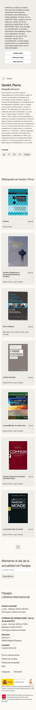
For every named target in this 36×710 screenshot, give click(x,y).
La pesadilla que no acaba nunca (14, 425)
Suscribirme (8, 576)
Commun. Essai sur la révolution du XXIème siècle (14, 477)
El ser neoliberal (8, 326)
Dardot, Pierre (7, 227)
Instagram (6, 672)
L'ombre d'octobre (9, 377)
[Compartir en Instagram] (4, 154)
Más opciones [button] (18, 61)
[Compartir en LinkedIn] (20, 154)
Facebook (18, 672)
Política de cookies (9, 659)
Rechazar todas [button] (18, 57)
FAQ (3, 666)
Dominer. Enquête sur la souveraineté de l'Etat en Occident (11, 274)
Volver (9, 78)
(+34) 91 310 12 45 (9, 648)
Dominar (6, 221)
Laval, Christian (18, 282)
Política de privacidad (10, 662)
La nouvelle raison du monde (13, 529)
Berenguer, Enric (8, 332)
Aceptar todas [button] (18, 53)
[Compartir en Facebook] (15, 154)
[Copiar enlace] (27, 154)
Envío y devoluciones (10, 655)
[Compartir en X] (9, 154)
